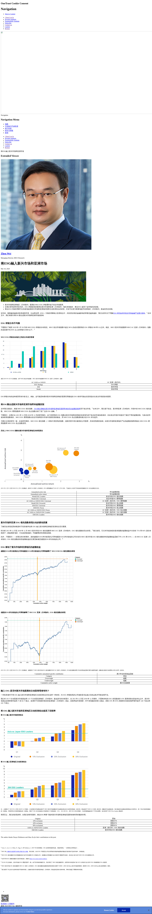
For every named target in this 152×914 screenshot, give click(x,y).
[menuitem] (6, 124)
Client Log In (9, 17)
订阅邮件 (11, 904)
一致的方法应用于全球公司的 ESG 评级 (17, 851)
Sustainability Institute (12, 21)
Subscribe (8, 23)
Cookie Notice (30, 912)
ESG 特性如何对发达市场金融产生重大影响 (129, 313)
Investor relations (10, 19)
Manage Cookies (109, 910)
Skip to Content (10, 14)
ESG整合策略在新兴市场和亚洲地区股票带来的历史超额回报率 (57, 409)
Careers (7, 27)
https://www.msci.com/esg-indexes (38, 858)
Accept (124, 910)
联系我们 (4, 904)
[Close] (148, 910)
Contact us (8, 25)
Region (7, 29)
